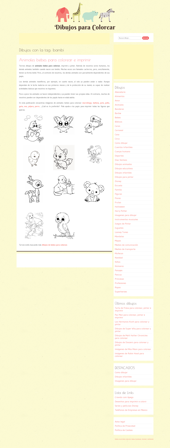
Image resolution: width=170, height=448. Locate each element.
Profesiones (120, 283)
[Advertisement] (64, 38)
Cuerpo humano (122, 151)
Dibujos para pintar (124, 177)
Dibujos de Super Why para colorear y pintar (133, 330)
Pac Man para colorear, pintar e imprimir (130, 316)
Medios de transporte (125, 249)
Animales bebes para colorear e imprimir (55, 59)
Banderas (119, 109)
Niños (117, 262)
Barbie (118, 113)
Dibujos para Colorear (85, 27)
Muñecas (119, 253)
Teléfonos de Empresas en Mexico (131, 410)
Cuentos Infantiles (124, 147)
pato (102, 103)
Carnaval (119, 130)
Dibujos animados (123, 164)
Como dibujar (121, 143)
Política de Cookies (124, 430)
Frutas (118, 202)
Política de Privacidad (125, 426)
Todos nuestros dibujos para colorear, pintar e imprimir (134, 439)
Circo (117, 138)
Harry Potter (121, 211)
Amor (117, 100)
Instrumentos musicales (126, 219)
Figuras (118, 194)
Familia (118, 189)
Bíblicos (118, 121)
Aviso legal (120, 421)
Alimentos (119, 96)
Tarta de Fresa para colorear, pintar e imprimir (133, 309)
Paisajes (118, 270)
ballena (96, 103)
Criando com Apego (124, 397)
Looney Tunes (121, 232)
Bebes (118, 117)
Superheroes (121, 291)
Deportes (119, 155)
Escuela (118, 185)
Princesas (119, 279)
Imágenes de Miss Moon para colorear (133, 349)
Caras (117, 126)
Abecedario (120, 92)
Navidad (119, 257)
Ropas (118, 287)
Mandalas (119, 236)
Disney (118, 181)
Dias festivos (121, 160)
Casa (117, 134)
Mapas (118, 240)
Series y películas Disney (126, 405)
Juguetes (119, 228)
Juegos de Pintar (123, 223)
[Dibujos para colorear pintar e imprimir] (85, 12)
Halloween (120, 206)
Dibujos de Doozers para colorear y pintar (131, 343)
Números (119, 266)
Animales (119, 104)
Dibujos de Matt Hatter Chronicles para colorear (131, 336)
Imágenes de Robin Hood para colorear (129, 354)
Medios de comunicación (126, 245)
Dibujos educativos (124, 168)
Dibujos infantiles (123, 172)
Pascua (118, 274)
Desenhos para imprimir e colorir (130, 401)
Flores (118, 198)
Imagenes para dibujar (126, 215)
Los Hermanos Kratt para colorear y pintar (132, 323)
